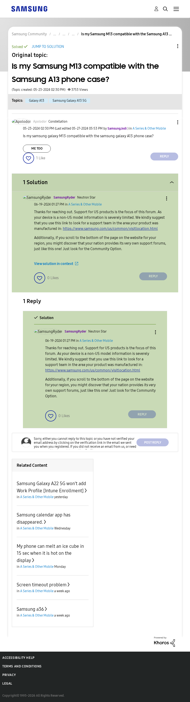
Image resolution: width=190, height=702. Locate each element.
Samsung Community (29, 34)
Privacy (9, 675)
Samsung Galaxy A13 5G (69, 101)
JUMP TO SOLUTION (48, 46)
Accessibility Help (18, 658)
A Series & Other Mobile (149, 129)
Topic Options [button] (170, 46)
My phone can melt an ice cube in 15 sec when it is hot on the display (50, 553)
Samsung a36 (30, 609)
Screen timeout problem (41, 585)
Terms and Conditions (22, 666)
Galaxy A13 (36, 101)
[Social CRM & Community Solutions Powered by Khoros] (164, 641)
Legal (7, 684)
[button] (170, 122)
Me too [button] (37, 148)
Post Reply (152, 442)
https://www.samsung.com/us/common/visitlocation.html (110, 228)
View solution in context (53, 263)
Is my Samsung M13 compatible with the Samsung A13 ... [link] (126, 34)
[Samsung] (29, 8)
